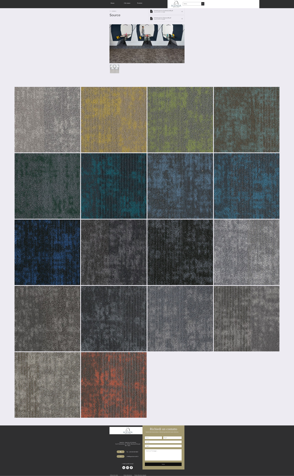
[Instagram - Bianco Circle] (127, 467)
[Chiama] (120, 451)
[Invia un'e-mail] (120, 456)
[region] (151, 3)
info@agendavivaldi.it (132, 456)
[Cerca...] (202, 3)
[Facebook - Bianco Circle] (131, 467)
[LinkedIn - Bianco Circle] (123, 467)
